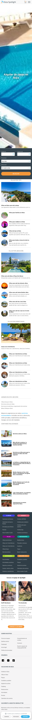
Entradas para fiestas (7, 526)
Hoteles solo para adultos (21, 525)
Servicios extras (6, 552)
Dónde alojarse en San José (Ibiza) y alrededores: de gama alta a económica (21, 473)
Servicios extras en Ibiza (7, 404)
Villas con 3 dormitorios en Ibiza (18, 354)
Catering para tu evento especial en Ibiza (19, 503)
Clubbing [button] (8, 515)
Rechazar (16, 716)
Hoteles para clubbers (22, 522)
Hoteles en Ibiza (5, 671)
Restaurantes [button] (23, 536)
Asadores (19, 546)
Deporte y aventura (7, 565)
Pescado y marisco (22, 543)
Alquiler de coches (21, 565)
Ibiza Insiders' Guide (7, 532)
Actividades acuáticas (8, 562)
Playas (19, 562)
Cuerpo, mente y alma (7, 568)
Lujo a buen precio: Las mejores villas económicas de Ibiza (22, 493)
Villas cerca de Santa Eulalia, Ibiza (18, 292)
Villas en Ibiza (4, 674)
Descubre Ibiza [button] (23, 556)
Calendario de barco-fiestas (7, 522)
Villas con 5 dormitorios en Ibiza (18, 372)
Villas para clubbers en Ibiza (17, 221)
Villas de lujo (5, 549)
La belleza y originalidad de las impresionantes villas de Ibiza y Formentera (22, 463)
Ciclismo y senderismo (8, 571)
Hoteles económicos (22, 532)
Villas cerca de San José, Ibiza (17, 301)
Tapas (18, 549)
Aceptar (25, 716)
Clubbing (3, 686)
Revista (4, 529)
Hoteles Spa (20, 529)
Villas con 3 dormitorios (8, 543)
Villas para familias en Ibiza (17, 212)
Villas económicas (7, 540)
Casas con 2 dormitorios (8, 346)
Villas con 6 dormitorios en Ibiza (18, 381)
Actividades (4, 692)
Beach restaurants (22, 552)
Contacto (19, 643)
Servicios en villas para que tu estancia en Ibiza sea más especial (21, 453)
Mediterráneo (20, 540)
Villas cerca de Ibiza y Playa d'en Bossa (12, 276)
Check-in (3, 151)
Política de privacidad (6, 650)
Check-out (20, 151)
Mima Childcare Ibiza (7, 408)
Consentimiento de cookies (22, 639)
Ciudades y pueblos (22, 559)
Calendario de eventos (22, 568)
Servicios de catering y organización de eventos (14, 406)
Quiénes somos (5, 641)
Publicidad (4, 644)
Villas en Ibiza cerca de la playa (10, 205)
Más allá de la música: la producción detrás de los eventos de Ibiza (20, 444)
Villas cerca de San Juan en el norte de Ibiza (19, 311)
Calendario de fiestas (7, 519)
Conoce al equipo (5, 638)
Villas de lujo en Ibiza (15, 231)
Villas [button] (8, 536)
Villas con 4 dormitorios (8, 546)
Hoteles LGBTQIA (21, 519)
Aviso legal (4, 647)
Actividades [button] (8, 556)
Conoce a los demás (16, 626)
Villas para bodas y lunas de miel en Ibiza (19, 240)
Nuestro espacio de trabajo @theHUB (22, 646)
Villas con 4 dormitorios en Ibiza (18, 363)
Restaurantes (4, 689)
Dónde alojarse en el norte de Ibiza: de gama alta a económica (21, 483)
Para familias (5, 559)
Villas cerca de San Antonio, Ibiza (18, 283)
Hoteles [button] (23, 515)
